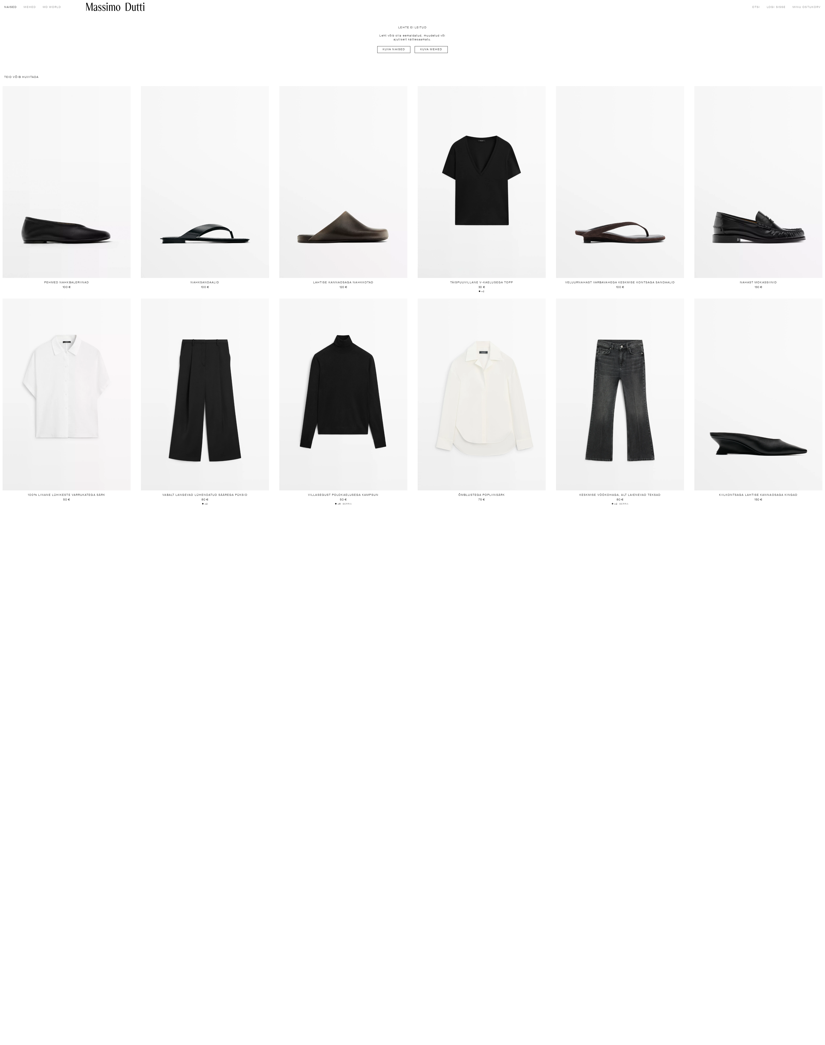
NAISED (10, 7)
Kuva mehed (431, 49)
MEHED (30, 7)
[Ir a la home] (115, 6)
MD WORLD (52, 7)
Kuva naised (394, 49)
